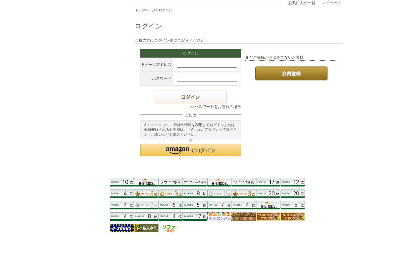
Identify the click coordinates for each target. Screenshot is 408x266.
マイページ (331, 3)
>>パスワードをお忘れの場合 (215, 106)
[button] (190, 150)
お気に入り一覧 (301, 3)
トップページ (145, 10)
